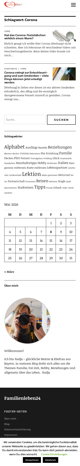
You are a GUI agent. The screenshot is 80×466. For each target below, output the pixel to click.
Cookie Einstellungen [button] (54, 454)
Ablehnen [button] (50, 460)
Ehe (43, 153)
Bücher (15, 153)
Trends (49, 187)
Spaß (68, 181)
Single (61, 181)
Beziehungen (60, 147)
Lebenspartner (57, 167)
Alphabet (14, 146)
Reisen (42, 180)
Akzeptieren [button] (32, 460)
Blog (7, 424)
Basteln (42, 147)
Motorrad (64, 175)
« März (9, 272)
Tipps (7, 31)
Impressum (10, 435)
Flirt (17, 158)
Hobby (42, 163)
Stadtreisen (25, 187)
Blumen (8, 153)
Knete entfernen (36, 167)
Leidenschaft (15, 175)
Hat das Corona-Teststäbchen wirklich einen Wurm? (25, 37)
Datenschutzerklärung (17, 429)
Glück (56, 158)
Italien (63, 162)
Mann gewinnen (49, 175)
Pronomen (30, 181)
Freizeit (25, 158)
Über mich (10, 419)
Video (65, 187)
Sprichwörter (10, 187)
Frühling (48, 158)
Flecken (8, 158)
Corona (24, 153)
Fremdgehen (37, 158)
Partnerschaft (16, 181)
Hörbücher (52, 163)
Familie (65, 152)
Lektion (31, 173)
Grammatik (65, 158)
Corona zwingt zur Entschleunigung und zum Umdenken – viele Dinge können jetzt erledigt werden (26, 77)
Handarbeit (9, 163)
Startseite (10, 68)
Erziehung (52, 153)
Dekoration (34, 153)
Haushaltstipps (26, 163)
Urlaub (57, 187)
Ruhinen (53, 181)
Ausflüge (31, 147)
